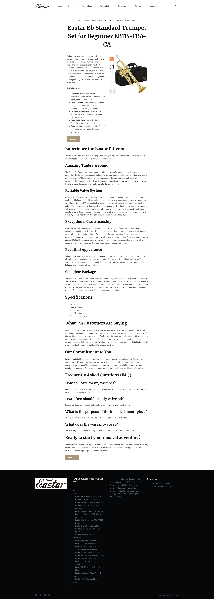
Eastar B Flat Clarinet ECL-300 (88, 552)
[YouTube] (49, 595)
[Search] (176, 6)
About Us (153, 6)
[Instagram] (45, 595)
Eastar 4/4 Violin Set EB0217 (87, 579)
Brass (70, 6)
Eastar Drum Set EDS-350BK (87, 526)
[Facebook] (36, 595)
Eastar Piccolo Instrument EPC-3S (89, 555)
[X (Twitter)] (40, 595)
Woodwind (104, 6)
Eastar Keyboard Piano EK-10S (88, 573)
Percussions (87, 6)
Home (59, 6)
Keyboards (122, 6)
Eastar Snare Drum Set (84, 535)
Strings (138, 6)
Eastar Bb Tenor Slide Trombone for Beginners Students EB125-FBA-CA (89, 505)
